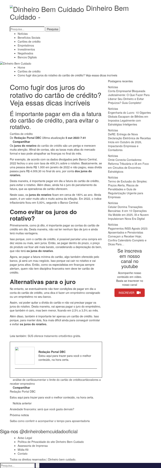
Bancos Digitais (27, 57)
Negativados (25, 53)
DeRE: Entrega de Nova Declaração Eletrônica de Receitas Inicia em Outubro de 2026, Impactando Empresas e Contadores (129, 142)
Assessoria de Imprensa (33, 446)
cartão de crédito (51, 145)
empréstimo (77, 293)
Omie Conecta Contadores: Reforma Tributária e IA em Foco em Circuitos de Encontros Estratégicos (128, 165)
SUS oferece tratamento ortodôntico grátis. (55, 336)
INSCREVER (126, 293)
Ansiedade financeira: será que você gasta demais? (42, 409)
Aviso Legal (25, 438)
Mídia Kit (23, 450)
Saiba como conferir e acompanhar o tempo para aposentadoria (50, 421)
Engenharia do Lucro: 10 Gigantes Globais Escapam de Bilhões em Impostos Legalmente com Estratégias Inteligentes (129, 118)
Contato (22, 453)
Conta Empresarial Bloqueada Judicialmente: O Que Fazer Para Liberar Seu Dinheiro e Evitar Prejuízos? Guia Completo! (129, 97)
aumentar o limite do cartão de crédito (57, 380)
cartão (85, 380)
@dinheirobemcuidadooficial (49, 431)
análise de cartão (23, 380)
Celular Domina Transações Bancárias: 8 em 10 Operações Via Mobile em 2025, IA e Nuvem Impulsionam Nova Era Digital (128, 213)
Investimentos (26, 49)
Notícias (23, 34)
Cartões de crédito (29, 41)
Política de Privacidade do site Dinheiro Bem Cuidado (51, 442)
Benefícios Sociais (29, 37)
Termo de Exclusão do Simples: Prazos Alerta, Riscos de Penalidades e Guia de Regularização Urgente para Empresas (127, 189)
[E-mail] (17, 375)
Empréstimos (26, 45)
